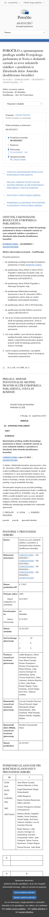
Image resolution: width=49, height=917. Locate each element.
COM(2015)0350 (26, 572)
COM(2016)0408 (26, 561)
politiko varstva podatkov (16, 909)
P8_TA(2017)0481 (18, 160)
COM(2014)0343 (26, 566)
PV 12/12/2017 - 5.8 (18, 152)
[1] (37, 300)
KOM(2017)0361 (33, 265)
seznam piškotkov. (26, 912)
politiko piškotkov (38, 909)
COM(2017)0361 (10, 244)
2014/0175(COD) (22, 115)
